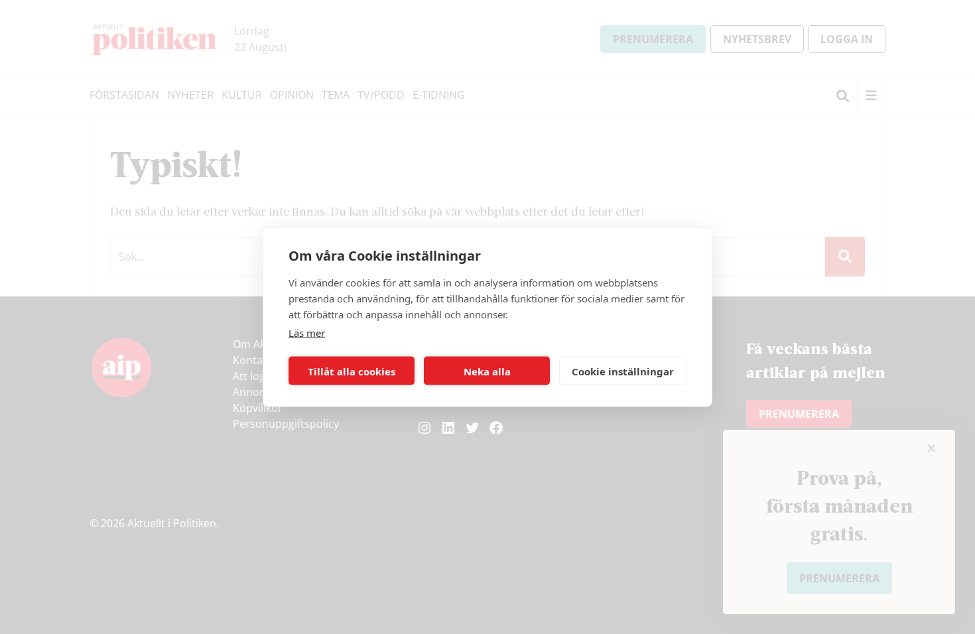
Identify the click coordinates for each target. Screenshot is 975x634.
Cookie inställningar (623, 370)
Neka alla (487, 370)
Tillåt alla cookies (351, 370)
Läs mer (307, 333)
